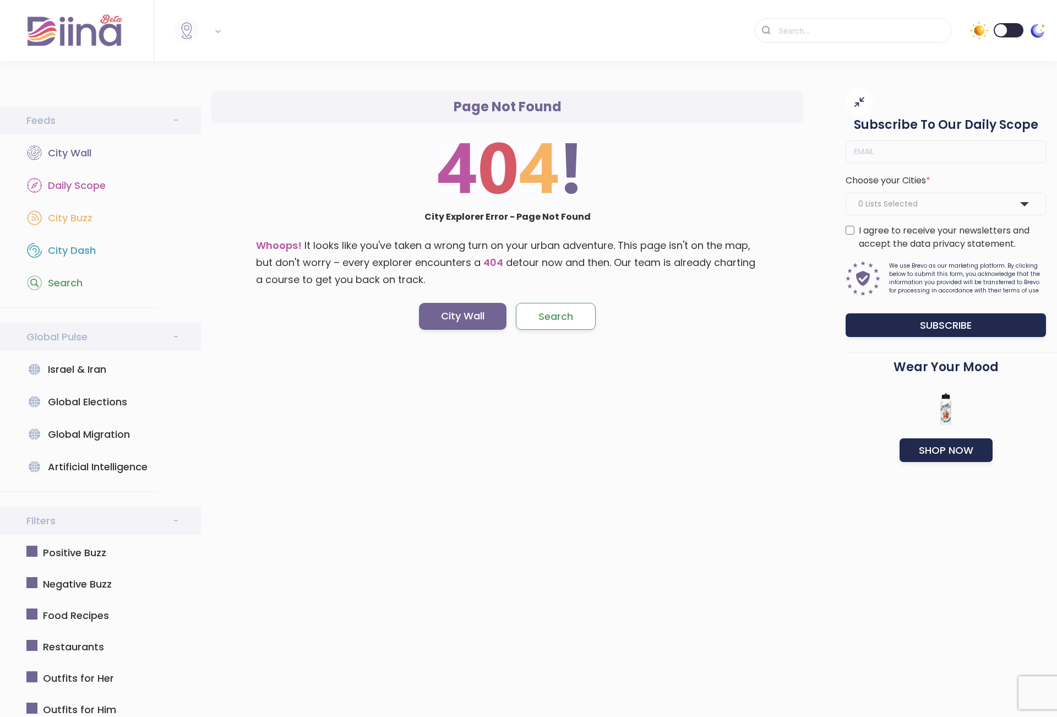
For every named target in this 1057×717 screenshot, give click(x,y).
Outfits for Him (79, 709)
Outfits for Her (78, 678)
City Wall (69, 153)
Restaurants (73, 647)
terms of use (1021, 290)
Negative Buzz (77, 584)
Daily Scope (77, 185)
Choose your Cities (886, 180)
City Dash (72, 250)
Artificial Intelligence (98, 467)
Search (65, 283)
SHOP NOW (946, 450)
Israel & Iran (77, 369)
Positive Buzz (74, 553)
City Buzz (70, 218)
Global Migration (89, 434)
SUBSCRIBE (946, 325)
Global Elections (87, 402)
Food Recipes (76, 615)
